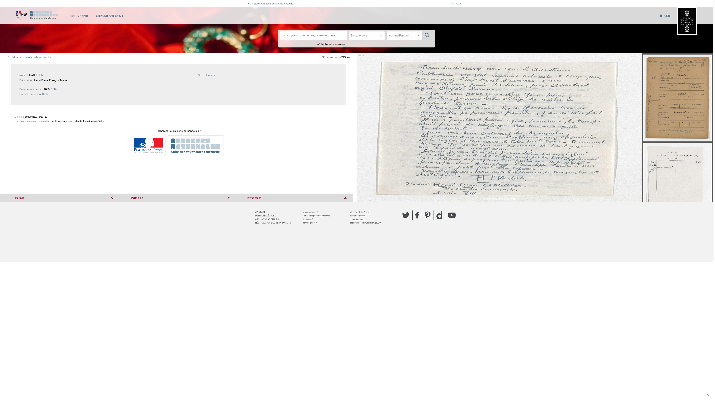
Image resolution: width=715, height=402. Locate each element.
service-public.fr (310, 223)
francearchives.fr (310, 212)
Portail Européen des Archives (316, 216)
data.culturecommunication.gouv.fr (365, 223)
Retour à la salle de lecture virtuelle (272, 3)
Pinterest (427, 215)
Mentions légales (265, 216)
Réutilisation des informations (273, 223)
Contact (260, 212)
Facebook (417, 215)
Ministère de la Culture (360, 212)
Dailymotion (439, 215)
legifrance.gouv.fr (357, 216)
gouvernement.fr (357, 219)
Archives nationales (267, 219)
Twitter (406, 215)
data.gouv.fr (308, 219)
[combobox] (367, 36)
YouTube (452, 215)
